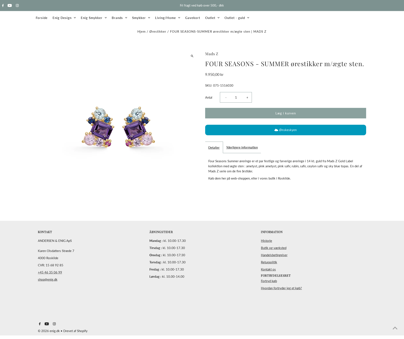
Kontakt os (268, 269)
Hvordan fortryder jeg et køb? (281, 288)
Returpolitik (269, 262)
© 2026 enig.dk (49, 331)
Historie (266, 241)
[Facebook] (2, 5)
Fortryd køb (269, 281)
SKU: (208, 85)
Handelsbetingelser (274, 255)
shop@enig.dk (47, 279)
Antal (208, 97)
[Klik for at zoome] (192, 56)
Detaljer (214, 147)
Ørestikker (157, 31)
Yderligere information (242, 147)
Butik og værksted (273, 248)
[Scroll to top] (395, 328)
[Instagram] (17, 5)
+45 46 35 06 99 (50, 272)
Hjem (141, 31)
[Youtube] (9, 5)
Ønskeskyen (288, 130)
